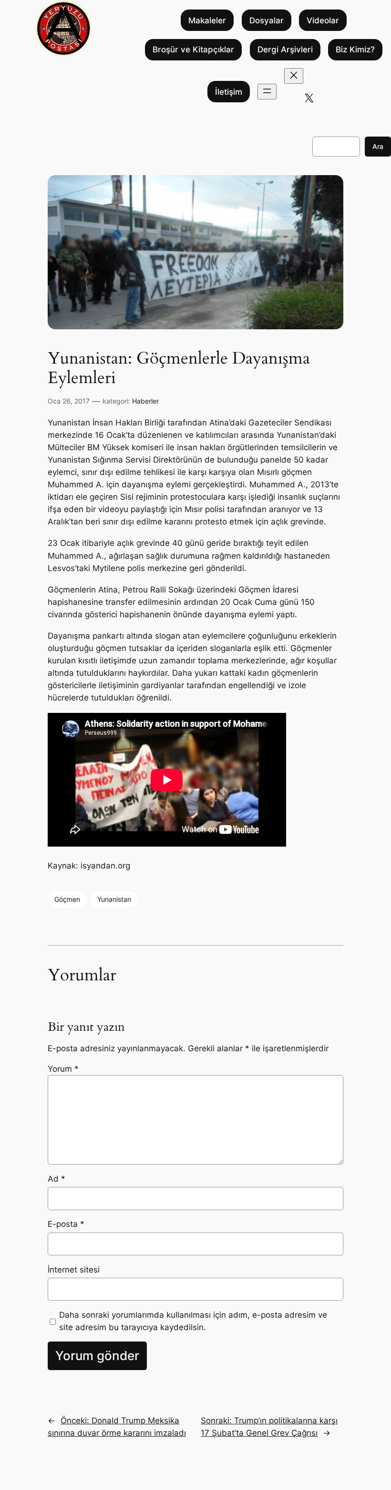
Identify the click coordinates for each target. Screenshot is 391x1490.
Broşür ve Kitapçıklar (193, 49)
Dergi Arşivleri (285, 49)
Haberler (145, 401)
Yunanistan (114, 899)
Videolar (323, 20)
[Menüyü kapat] (293, 76)
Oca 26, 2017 (69, 401)
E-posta (66, 1224)
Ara (317, 131)
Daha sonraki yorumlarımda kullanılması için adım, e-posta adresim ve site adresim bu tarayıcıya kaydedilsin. (193, 1321)
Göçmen (67, 899)
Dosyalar (266, 20)
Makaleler (207, 20)
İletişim (228, 92)
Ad (56, 1179)
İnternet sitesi (74, 1269)
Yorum (63, 1069)
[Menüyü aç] (267, 91)
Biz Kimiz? (355, 49)
